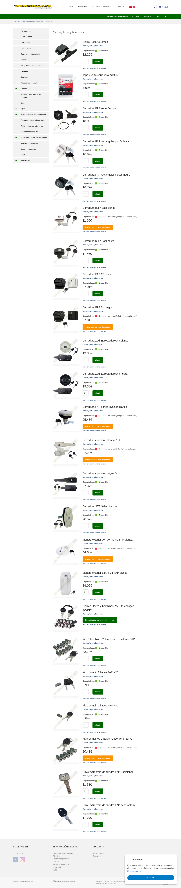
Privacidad (56, 856)
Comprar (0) (147, 16)
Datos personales (98, 853)
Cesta (165, 7)
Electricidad (26, 48)
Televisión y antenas (29, 143)
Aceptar (150, 877)
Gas (22, 103)
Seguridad (25, 60)
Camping (24, 77)
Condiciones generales (101, 7)
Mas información (134, 871)
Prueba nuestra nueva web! (63, 853)
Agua (23, 109)
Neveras (24, 71)
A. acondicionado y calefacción (34, 137)
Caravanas (25, 42)
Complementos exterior (31, 54)
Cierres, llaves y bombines (93, 46)
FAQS (166, 16)
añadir (97, 61)
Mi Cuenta (135, 16)
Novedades (25, 31)
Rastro (24, 155)
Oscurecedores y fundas (31, 132)
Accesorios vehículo (27, 22)
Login (158, 16)
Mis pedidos (96, 856)
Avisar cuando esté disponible (97, 227)
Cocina (24, 88)
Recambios (25, 160)
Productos (82, 7)
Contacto (120, 7)
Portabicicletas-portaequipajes (33, 114)
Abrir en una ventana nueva (94, 68)
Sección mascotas (28, 149)
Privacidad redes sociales (62, 864)
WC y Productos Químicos (32, 65)
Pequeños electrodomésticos (33, 120)
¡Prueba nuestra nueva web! (117, 16)
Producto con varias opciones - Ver (99, 620)
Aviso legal (57, 867)
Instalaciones (26, 37)
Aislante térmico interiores (32, 126)
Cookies (56, 862)
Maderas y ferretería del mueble (31, 95)
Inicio (71, 7)
